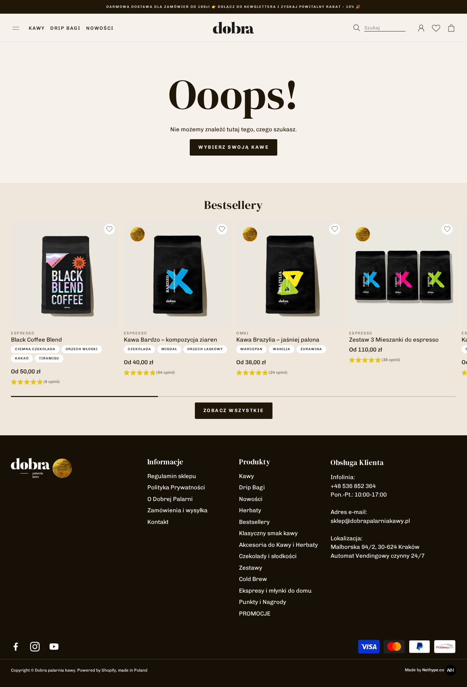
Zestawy (250, 567)
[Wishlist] (436, 28)
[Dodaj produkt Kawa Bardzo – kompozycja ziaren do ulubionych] (221, 229)
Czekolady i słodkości (268, 556)
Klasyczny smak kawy (268, 533)
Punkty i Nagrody (262, 601)
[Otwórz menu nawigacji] (16, 28)
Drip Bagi (252, 487)
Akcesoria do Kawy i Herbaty (278, 544)
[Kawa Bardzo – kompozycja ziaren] (177, 274)
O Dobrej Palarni (170, 499)
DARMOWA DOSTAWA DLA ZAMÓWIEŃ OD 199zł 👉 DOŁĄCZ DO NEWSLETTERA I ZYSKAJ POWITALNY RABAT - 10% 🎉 (233, 7)
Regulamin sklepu (171, 476)
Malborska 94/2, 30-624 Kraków (375, 546)
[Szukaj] (382, 28)
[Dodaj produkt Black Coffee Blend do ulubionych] (109, 229)
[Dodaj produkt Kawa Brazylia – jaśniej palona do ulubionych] (334, 229)
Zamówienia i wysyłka (177, 510)
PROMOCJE (254, 613)
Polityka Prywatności (176, 487)
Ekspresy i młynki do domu (275, 590)
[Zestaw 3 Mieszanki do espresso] (402, 274)
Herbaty (250, 510)
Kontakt (158, 521)
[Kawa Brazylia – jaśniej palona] (290, 274)
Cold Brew (253, 579)
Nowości (251, 499)
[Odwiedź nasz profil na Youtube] (54, 646)
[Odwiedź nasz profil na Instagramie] (35, 646)
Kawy (246, 476)
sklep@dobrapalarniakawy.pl (370, 520)
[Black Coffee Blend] (64, 274)
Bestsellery (254, 521)
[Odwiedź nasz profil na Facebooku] (16, 646)
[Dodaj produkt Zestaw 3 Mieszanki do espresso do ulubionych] (447, 229)
